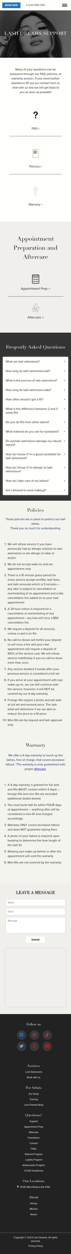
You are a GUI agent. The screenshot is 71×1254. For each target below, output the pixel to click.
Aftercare (33, 1132)
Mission (34, 1208)
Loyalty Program (33, 1159)
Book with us (33, 1077)
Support (34, 1121)
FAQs (34, 1148)
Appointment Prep (33, 1126)
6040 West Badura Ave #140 (35, 1187)
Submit (35, 939)
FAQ (42, 74)
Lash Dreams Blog (33, 1104)
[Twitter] (21, 1046)
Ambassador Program (33, 1165)
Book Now (11, 5)
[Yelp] (34, 1046)
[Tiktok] (47, 1035)
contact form (48, 83)
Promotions (34, 1137)
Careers (34, 1143)
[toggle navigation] (65, 5)
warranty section (22, 78)
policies (52, 74)
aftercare (40, 769)
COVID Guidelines (33, 1170)
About (33, 1197)
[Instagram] (34, 1035)
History (33, 1203)
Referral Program (34, 1154)
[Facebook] (21, 1035)
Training (34, 1099)
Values (33, 1214)
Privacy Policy (35, 1246)
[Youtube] (47, 1046)
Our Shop (34, 1093)
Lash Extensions (33, 1071)
